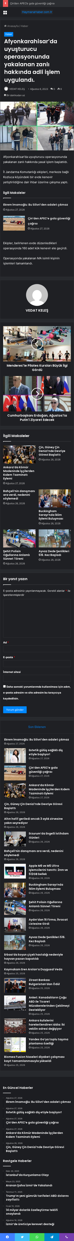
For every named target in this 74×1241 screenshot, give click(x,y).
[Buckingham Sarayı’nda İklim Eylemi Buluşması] (55, 498)
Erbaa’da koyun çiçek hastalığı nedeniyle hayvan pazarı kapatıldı (33, 957)
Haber (24, 26)
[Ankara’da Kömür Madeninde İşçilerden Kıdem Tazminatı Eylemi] (19, 454)
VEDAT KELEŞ (17, 88)
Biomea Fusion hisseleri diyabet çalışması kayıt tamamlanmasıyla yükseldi (34, 1059)
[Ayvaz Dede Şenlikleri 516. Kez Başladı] (55, 538)
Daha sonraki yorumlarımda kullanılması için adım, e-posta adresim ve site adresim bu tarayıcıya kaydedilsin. (37, 692)
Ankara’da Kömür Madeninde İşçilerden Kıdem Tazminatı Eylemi (18, 472)
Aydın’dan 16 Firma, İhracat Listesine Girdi (48, 922)
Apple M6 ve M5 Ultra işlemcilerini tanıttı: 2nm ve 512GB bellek (48, 870)
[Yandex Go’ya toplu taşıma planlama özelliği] (15, 1044)
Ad (6, 642)
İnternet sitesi (12, 671)
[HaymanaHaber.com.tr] (37, 12)
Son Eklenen (37, 727)
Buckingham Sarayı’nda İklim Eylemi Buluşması (51, 515)
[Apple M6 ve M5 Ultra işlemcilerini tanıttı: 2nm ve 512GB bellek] (15, 871)
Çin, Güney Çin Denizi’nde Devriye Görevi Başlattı (52, 451)
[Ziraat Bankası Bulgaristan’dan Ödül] (15, 985)
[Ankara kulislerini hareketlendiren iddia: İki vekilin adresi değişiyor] (15, 1025)
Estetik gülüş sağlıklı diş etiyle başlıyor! (46, 752)
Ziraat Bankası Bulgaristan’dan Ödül (44, 982)
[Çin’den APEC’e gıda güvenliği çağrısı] (14, 223)
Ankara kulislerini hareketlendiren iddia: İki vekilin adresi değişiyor (47, 1024)
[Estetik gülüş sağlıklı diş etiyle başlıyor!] (15, 755)
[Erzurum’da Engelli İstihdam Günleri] (15, 839)
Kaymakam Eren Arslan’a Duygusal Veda (33, 969)
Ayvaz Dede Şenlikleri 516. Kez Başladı (54, 553)
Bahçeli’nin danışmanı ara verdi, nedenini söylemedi (19, 494)
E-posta (9, 657)
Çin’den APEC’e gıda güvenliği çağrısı (32, 3)
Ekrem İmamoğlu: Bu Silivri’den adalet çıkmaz (35, 205)
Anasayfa (13, 26)
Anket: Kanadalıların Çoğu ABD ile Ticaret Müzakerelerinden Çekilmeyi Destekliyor (49, 1003)
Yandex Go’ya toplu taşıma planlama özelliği (48, 1041)
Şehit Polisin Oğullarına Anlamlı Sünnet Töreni (16, 555)
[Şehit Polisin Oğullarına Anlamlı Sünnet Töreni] (19, 538)
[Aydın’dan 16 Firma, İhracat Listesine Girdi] (15, 925)
